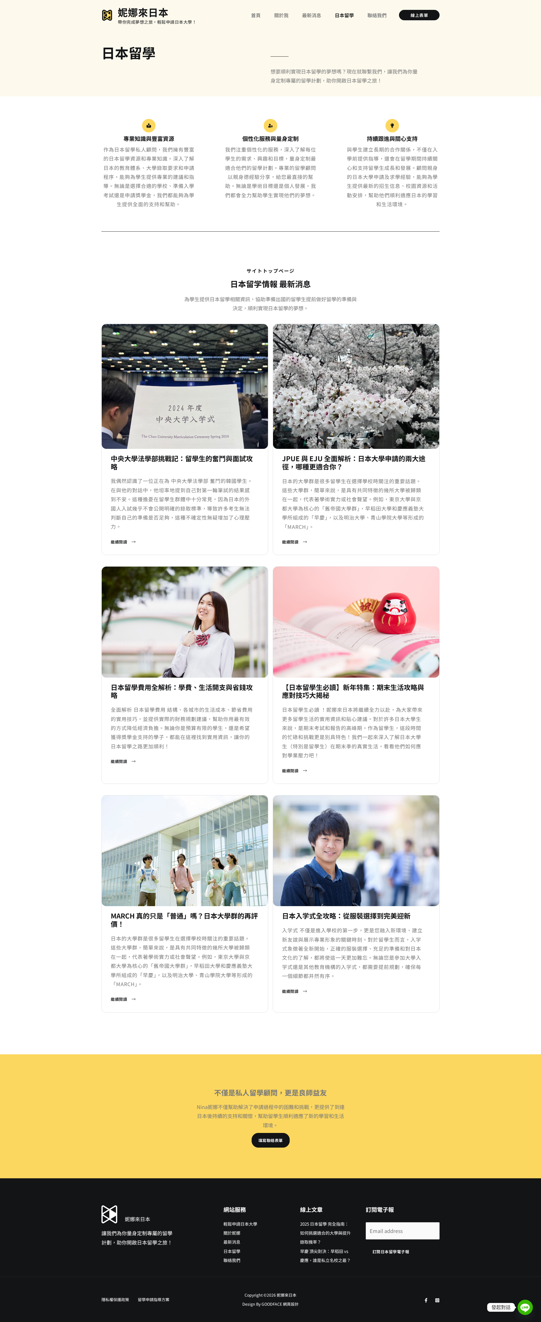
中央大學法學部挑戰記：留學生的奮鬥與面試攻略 (182, 462)
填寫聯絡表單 (270, 1140)
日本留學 (231, 1251)
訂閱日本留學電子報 (391, 1251)
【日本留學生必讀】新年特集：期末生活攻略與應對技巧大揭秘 (353, 691)
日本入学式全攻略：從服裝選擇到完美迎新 (346, 915)
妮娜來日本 (143, 12)
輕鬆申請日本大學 (240, 1224)
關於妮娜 (231, 1233)
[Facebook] (426, 1300)
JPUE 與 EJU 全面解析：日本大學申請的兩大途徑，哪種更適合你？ (353, 462)
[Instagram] (437, 1300)
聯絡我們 (231, 1260)
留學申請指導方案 (153, 1299)
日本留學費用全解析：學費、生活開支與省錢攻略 (182, 691)
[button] (419, 15)
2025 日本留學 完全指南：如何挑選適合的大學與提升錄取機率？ (325, 1233)
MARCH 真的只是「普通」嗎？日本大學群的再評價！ (184, 920)
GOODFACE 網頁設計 (280, 1304)
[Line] (525, 1307)
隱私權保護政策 (115, 1299)
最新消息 (231, 1242)
